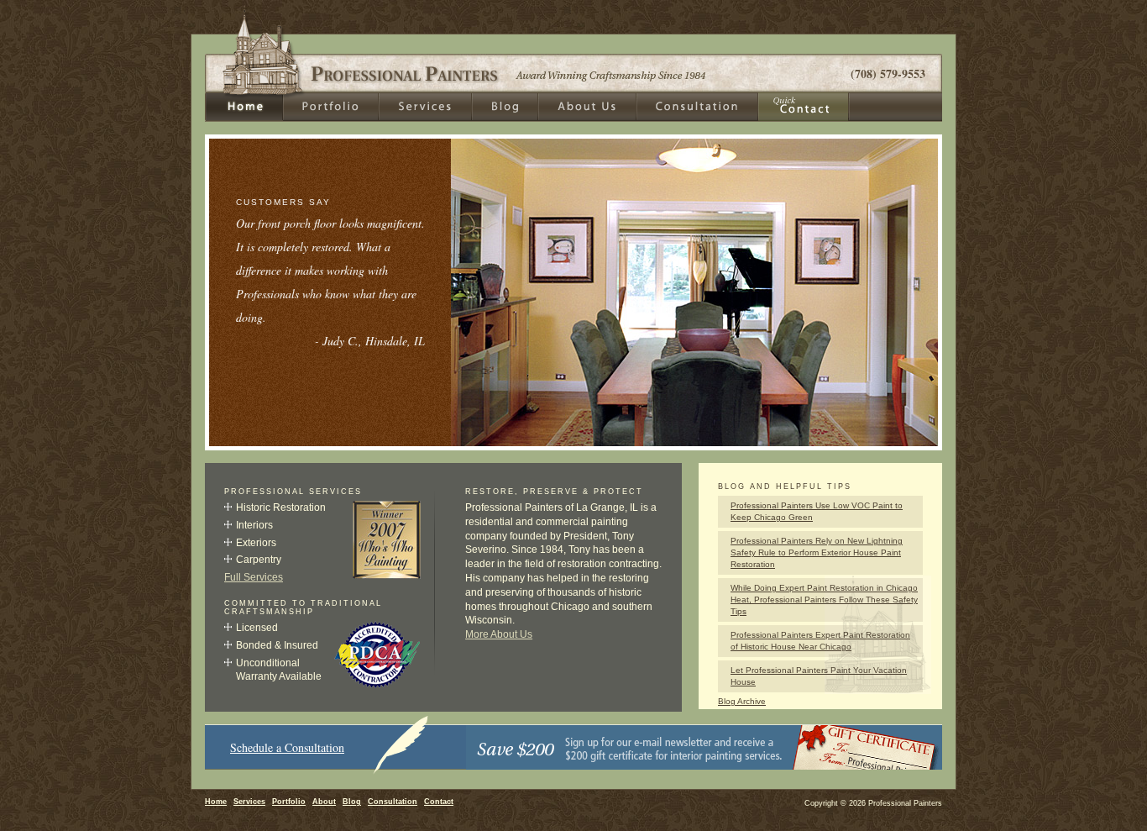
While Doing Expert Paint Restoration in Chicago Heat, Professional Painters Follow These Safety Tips (824, 599)
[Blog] (505, 106)
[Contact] (804, 106)
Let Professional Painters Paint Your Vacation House (819, 675)
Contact (438, 801)
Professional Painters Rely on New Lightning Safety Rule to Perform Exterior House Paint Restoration (817, 552)
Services (249, 801)
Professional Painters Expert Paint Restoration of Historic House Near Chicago (820, 640)
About (324, 801)
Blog (352, 801)
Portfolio (289, 801)
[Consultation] (697, 106)
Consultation (392, 801)
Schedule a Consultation (287, 747)
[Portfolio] (331, 106)
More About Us (498, 634)
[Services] (425, 106)
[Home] (244, 106)
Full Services (253, 577)
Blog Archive (742, 701)
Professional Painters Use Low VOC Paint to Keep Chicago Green (817, 511)
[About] (587, 106)
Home (216, 801)
